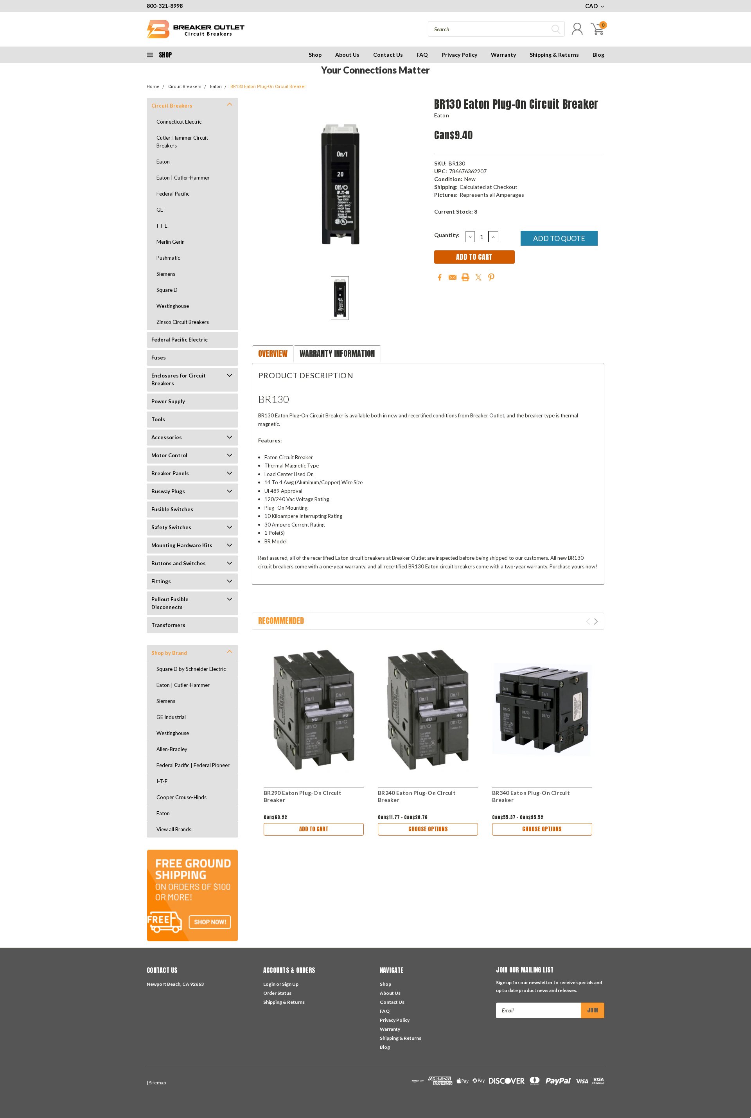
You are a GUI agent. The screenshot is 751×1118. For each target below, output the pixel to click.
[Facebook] (440, 277)
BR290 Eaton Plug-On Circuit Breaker (302, 796)
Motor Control (169, 455)
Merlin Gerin (170, 242)
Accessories (166, 437)
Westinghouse (172, 306)
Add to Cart (313, 829)
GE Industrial (171, 717)
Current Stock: (455, 211)
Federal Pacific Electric (179, 339)
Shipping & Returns (554, 54)
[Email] (452, 277)
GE (159, 210)
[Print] (465, 277)
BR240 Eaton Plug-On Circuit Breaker (417, 796)
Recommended (281, 621)
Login (269, 984)
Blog (598, 54)
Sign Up (290, 984)
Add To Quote (559, 238)
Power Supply (168, 401)
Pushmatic (168, 258)
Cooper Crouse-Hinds (181, 797)
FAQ (422, 54)
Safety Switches (171, 527)
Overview (272, 353)
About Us (347, 54)
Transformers (168, 625)
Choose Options (428, 829)
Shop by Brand (169, 653)
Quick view (314, 710)
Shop (315, 54)
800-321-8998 (165, 5)
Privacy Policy (459, 54)
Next (595, 621)
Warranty (503, 54)
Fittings (161, 581)
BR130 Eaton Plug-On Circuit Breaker (268, 86)
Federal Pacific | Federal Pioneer (193, 765)
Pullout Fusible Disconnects (170, 603)
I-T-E (161, 226)
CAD (592, 5)
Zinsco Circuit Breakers (182, 322)
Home (153, 86)
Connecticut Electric (178, 122)
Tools (158, 419)
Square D (167, 290)
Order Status (277, 993)
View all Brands (173, 829)
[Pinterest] (491, 277)
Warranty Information (337, 353)
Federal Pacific (172, 194)
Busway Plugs (168, 491)
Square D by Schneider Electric (191, 669)
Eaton (216, 86)
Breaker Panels (170, 473)
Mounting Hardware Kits (181, 545)
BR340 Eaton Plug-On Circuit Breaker (531, 796)
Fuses (158, 357)
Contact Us (388, 54)
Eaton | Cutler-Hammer (183, 177)
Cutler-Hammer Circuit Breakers (182, 142)
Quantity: (447, 235)
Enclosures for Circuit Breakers (178, 379)
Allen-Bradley (171, 749)
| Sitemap (156, 1083)
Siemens (165, 274)
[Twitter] (478, 277)
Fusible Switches (172, 509)
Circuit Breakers (184, 86)
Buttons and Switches (178, 563)
